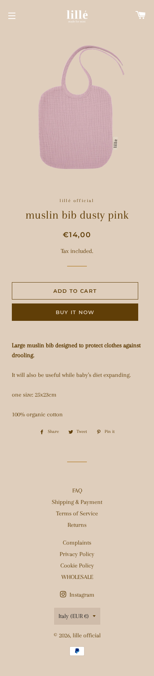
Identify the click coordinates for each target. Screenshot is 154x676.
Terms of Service (77, 513)
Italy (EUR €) (73, 616)
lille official (87, 635)
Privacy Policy (77, 554)
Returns (77, 524)
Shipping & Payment (77, 502)
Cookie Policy (77, 565)
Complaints (77, 542)
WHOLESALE (77, 576)
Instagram (81, 594)
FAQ (77, 490)
